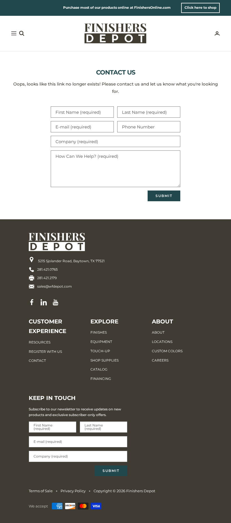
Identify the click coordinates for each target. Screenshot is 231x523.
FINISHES (98, 332)
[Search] (21, 33)
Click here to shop (200, 7)
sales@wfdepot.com (54, 286)
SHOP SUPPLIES (104, 360)
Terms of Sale (41, 491)
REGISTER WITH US (45, 351)
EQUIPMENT (101, 342)
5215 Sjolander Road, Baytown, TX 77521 (71, 261)
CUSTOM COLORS (167, 351)
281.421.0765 (47, 269)
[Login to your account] (217, 33)
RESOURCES (39, 342)
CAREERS (160, 360)
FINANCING (100, 379)
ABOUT (158, 332)
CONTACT (37, 360)
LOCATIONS (162, 342)
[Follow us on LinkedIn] (44, 302)
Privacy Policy (73, 491)
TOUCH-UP (100, 351)
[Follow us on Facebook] (32, 302)
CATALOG (98, 369)
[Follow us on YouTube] (55, 302)
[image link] (67, 242)
